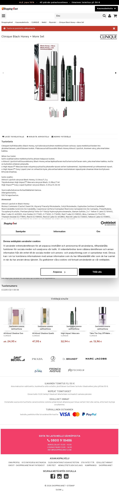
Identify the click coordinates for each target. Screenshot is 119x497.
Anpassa (57, 272)
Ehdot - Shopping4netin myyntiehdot (27, 465)
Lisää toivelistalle (14, 137)
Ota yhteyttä (87, 462)
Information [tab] (59, 231)
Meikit (44, 22)
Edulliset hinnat (105, 462)
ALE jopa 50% (26, 2)
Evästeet (51, 465)
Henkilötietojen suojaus (70, 465)
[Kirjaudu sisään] (109, 16)
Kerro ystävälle (62, 137)
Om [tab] (98, 231)
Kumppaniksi (91, 465)
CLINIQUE (35, 22)
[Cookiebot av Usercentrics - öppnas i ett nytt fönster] (103, 223)
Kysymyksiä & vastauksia (34, 462)
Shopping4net (7, 22)
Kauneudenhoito (22, 22)
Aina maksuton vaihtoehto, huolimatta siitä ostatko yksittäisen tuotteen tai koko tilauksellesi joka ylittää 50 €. (59, 385)
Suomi (59, 490)
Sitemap (70, 486)
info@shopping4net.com (59, 450)
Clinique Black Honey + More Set (71, 22)
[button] (115, 16)
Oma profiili (14, 462)
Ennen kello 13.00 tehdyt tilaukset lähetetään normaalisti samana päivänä (59, 393)
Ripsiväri (52, 22)
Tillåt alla (97, 272)
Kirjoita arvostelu (38, 137)
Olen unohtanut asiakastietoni (63, 462)
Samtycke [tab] (21, 231)
